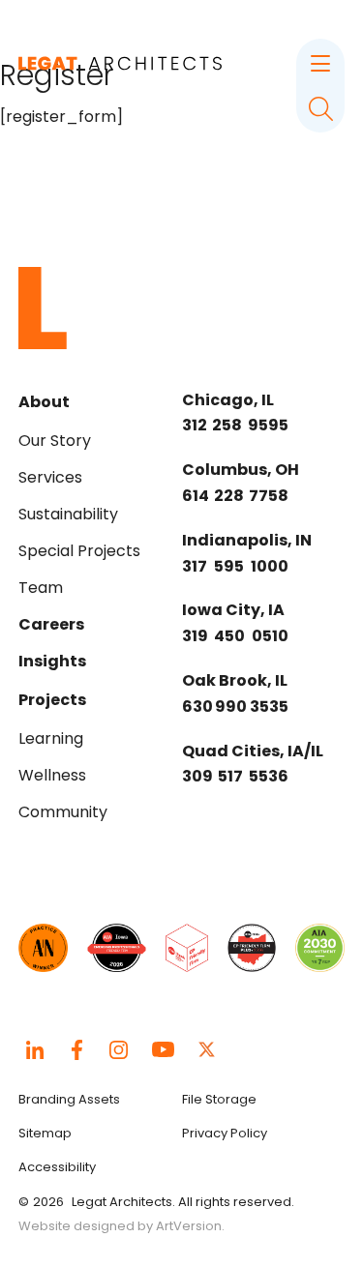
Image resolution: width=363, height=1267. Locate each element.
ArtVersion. (190, 1226)
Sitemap (45, 1133)
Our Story (54, 440)
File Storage (219, 1099)
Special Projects (79, 551)
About (44, 402)
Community (62, 812)
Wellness (52, 775)
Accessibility (57, 1167)
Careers (51, 624)
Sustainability (68, 514)
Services (50, 477)
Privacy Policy (224, 1133)
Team (40, 587)
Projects (52, 700)
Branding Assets (69, 1099)
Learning (50, 738)
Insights (52, 661)
